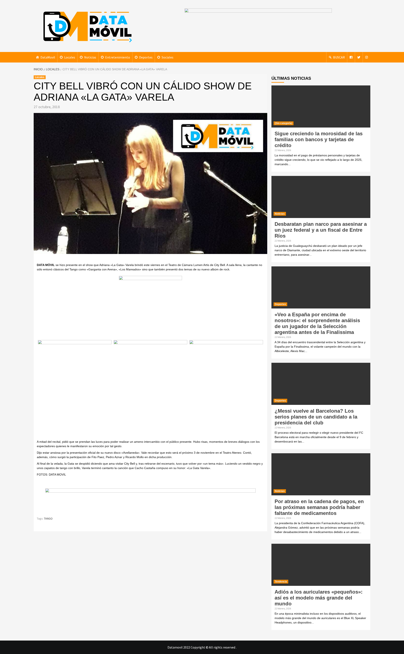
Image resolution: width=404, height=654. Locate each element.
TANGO (48, 518)
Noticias (90, 57)
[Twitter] (359, 57)
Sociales (167, 57)
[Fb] (351, 57)
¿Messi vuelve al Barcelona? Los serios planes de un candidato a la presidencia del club (316, 416)
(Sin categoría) (283, 123)
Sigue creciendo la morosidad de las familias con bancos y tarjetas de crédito (319, 139)
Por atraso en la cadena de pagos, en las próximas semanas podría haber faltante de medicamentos (319, 507)
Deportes (146, 57)
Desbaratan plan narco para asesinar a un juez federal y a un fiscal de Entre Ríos (321, 230)
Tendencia (281, 581)
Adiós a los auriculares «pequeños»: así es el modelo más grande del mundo (319, 597)
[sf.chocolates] (150, 307)
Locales (69, 57)
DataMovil (47, 57)
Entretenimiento (117, 57)
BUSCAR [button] (339, 57)
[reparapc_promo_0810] (150, 500)
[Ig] (366, 57)
